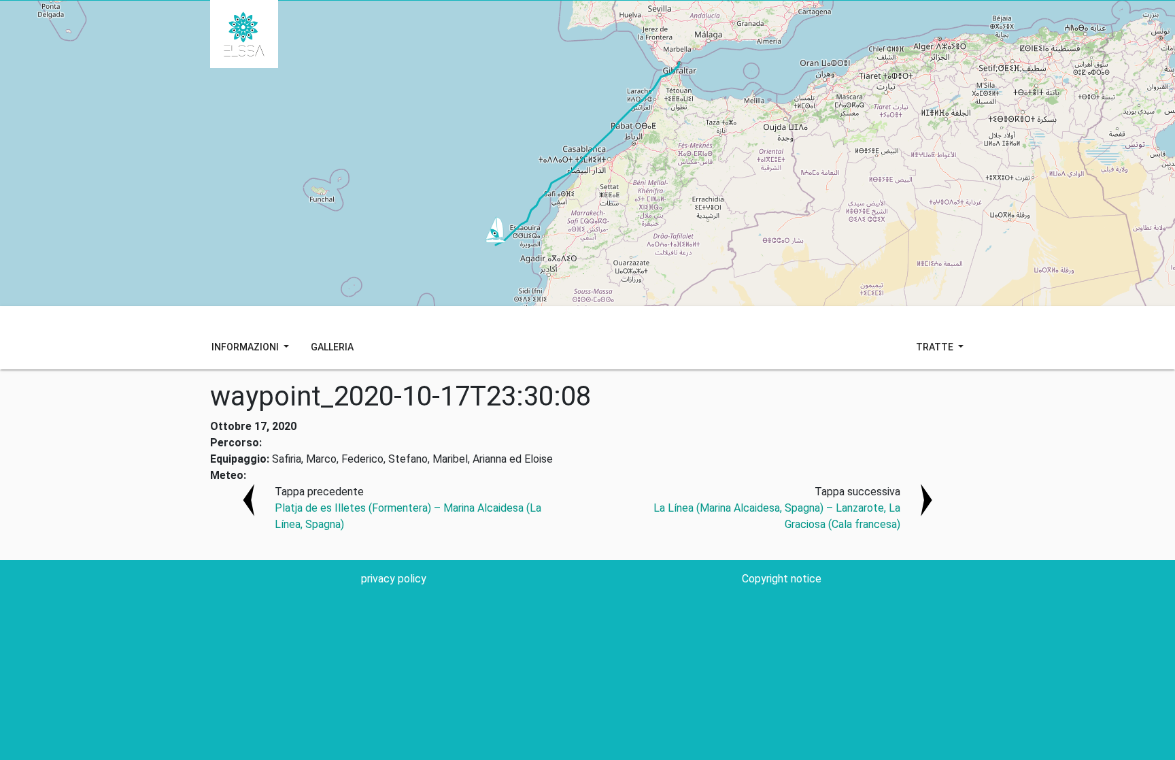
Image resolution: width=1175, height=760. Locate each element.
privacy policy (393, 578)
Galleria (332, 347)
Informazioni (246, 347)
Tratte (935, 347)
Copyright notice (781, 578)
